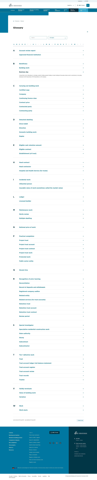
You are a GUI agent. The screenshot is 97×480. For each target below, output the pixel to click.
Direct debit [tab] (23, 124)
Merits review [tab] (24, 214)
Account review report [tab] (27, 50)
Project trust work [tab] (25, 252)
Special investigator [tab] (26, 325)
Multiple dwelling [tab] (25, 218)
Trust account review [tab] (26, 371)
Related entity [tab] (24, 295)
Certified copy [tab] (24, 90)
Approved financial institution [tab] (30, 54)
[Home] (15, 5)
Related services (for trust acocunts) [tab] (32, 299)
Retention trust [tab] (24, 304)
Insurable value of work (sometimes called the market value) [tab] (41, 188)
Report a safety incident (34, 442)
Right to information (22, 476)
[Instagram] (53, 443)
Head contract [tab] (24, 162)
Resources (11, 450)
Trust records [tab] (24, 375)
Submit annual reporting (34, 444)
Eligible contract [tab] (25, 149)
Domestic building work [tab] (27, 132)
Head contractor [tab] (25, 166)
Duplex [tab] (21, 136)
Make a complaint (33, 454)
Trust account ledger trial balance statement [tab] (35, 363)
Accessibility (34, 476)
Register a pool (32, 462)
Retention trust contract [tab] (28, 312)
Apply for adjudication (34, 440)
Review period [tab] (24, 316)
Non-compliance (57, 10)
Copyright (11, 476)
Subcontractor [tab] (24, 346)
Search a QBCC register (34, 437)
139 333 (86, 1)
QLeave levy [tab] (23, 270)
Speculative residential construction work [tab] (34, 329)
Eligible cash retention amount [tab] (30, 145)
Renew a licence (33, 449)
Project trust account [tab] (27, 244)
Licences (13, 10)
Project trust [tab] (23, 240)
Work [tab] (21, 406)
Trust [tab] (21, 359)
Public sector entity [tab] (26, 261)
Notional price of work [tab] (27, 227)
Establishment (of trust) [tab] (27, 153)
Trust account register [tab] (27, 367)
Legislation (44, 476)
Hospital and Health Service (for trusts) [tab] (33, 170)
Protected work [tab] (24, 257)
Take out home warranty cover (36, 459)
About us (65, 10)
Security (39, 476)
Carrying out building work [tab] (29, 86)
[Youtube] (57, 443)
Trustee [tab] (21, 379)
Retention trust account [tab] (27, 308)
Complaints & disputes (46, 10)
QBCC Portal (81, 5)
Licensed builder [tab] (25, 201)
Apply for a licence (33, 447)
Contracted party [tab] (25, 106)
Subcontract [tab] (23, 341)
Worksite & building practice (34, 10)
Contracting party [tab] (25, 110)
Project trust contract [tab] (27, 248)
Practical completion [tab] (26, 236)
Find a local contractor (34, 435)
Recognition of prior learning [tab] (29, 279)
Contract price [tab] (24, 102)
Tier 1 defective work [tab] (26, 355)
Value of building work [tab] (27, 393)
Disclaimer (15, 476)
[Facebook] (50, 443)
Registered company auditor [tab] (29, 291)
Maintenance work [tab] (25, 210)
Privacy (29, 476)
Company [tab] (22, 94)
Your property (12, 445)
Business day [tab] (23, 72)
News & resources (73, 10)
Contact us (80, 1)
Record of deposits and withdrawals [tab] (32, 287)
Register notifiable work (34, 457)
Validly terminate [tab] (25, 388)
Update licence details (34, 452)
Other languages (12, 477)
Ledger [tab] (21, 197)
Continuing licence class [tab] (28, 98)
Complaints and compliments (79, 453)
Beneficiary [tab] (23, 63)
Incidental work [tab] (24, 179)
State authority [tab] (24, 333)
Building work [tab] (24, 68)
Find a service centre (81, 443)
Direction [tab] (22, 128)
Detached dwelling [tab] (26, 119)
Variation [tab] (22, 397)
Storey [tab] (21, 337)
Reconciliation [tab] (24, 283)
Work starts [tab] (23, 410)
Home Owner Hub (83, 10)
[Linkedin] (60, 443)
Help (49, 476)
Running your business (21, 10)
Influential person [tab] (25, 184)
